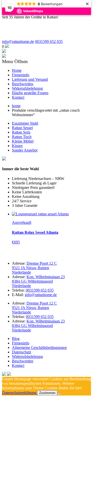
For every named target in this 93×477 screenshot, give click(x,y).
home (16, 106)
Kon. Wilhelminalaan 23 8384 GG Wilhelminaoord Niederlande (38, 281)
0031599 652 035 (49, 41)
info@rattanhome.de (18, 41)
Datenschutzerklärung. (19, 393)
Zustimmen (47, 393)
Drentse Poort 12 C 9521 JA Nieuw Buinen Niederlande (34, 267)
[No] (59, 394)
